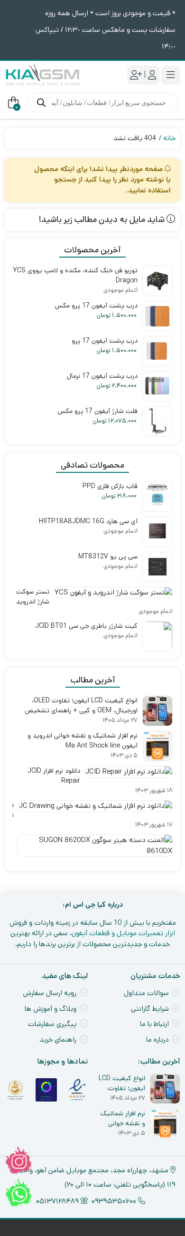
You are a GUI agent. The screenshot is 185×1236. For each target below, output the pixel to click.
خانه (169, 138)
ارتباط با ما (154, 1024)
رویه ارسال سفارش (49, 993)
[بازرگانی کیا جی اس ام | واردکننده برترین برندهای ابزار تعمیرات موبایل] (43, 74)
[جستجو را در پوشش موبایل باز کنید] (103, 102)
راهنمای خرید (57, 1039)
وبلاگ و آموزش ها (50, 1009)
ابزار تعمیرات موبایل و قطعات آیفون (123, 933)
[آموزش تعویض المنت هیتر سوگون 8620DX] (92, 849)
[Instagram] (18, 1161)
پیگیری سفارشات (52, 1024)
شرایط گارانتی (150, 1009)
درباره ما (157, 1039)
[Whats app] (18, 1193)
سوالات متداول (146, 993)
